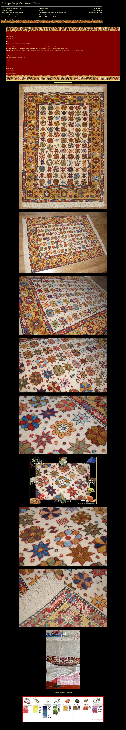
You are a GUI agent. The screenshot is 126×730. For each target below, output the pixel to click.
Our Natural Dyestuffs (44, 8)
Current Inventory (43, 19)
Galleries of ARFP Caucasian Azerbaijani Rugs (50, 16)
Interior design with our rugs (95, 12)
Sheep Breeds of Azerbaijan (7, 10)
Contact (100, 16)
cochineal (23, 48)
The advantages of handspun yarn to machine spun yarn (14, 14)
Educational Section (97, 8)
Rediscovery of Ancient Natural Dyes (9, 16)
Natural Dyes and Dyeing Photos (8, 19)
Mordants (41, 10)
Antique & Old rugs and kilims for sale (93, 19)
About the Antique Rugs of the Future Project (11, 8)
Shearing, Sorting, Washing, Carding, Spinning (12, 12)
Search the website (97, 10)
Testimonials (99, 14)
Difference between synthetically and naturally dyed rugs (52, 12)
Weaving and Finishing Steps (46, 14)
